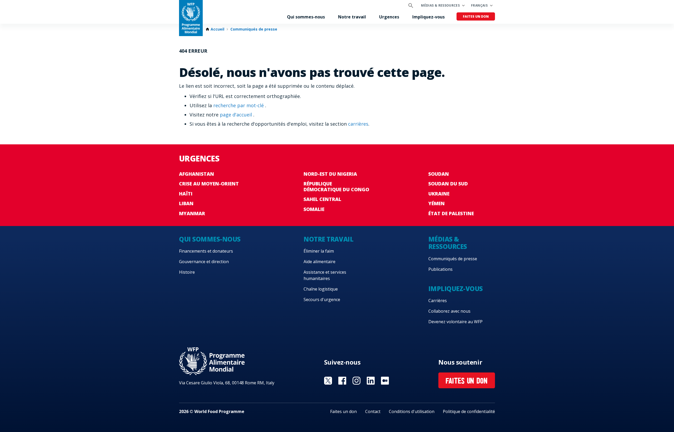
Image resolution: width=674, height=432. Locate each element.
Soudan (438, 174)
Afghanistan (196, 174)
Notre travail (352, 17)
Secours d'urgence (322, 299)
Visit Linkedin (371, 381)
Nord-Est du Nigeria (330, 174)
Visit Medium (385, 381)
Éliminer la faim (319, 251)
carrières (358, 124)
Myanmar (192, 213)
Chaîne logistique (321, 289)
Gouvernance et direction (204, 261)
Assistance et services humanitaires (325, 275)
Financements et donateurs (206, 251)
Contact (372, 411)
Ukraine (438, 193)
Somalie (314, 209)
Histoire (187, 272)
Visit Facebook (342, 381)
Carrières (437, 300)
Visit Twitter (328, 381)
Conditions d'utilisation (411, 411)
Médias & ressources (440, 5)
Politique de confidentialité (469, 411)
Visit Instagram (356, 381)
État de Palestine (451, 213)
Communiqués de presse (253, 29)
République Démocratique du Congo (336, 186)
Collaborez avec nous (449, 311)
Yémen (436, 203)
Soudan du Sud (448, 183)
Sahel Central (322, 199)
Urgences (389, 17)
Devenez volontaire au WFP (455, 322)
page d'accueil (236, 114)
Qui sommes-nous (306, 17)
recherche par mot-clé (239, 105)
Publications (440, 269)
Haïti (185, 193)
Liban (186, 203)
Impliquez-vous (428, 17)
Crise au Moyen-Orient (209, 183)
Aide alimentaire (319, 261)
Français (479, 5)
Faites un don (476, 16)
